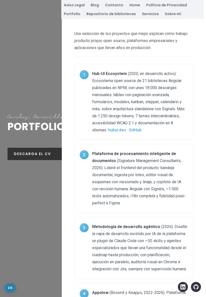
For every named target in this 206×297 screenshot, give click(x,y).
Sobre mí (173, 13)
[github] (12, 176)
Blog (95, 5)
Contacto (114, 5)
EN (10, 288)
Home (134, 5)
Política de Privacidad (166, 5)
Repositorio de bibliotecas (111, 13)
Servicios (150, 13)
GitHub (135, 130)
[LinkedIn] (183, 287)
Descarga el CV (32, 153)
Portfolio (72, 13)
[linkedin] (22, 176)
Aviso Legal (74, 5)
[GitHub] (196, 287)
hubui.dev (117, 130)
